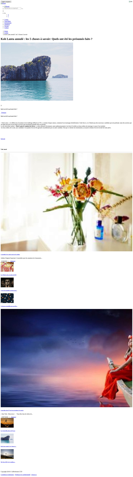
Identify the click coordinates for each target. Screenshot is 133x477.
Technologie (7, 23)
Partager (3, 112)
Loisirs (6, 19)
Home (6, 31)
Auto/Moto (7, 21)
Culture (6, 28)
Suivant (3, 139)
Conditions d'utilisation (7, 474)
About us (34, 474)
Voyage (6, 26)
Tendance (7, 24)
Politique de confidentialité (22, 474)
